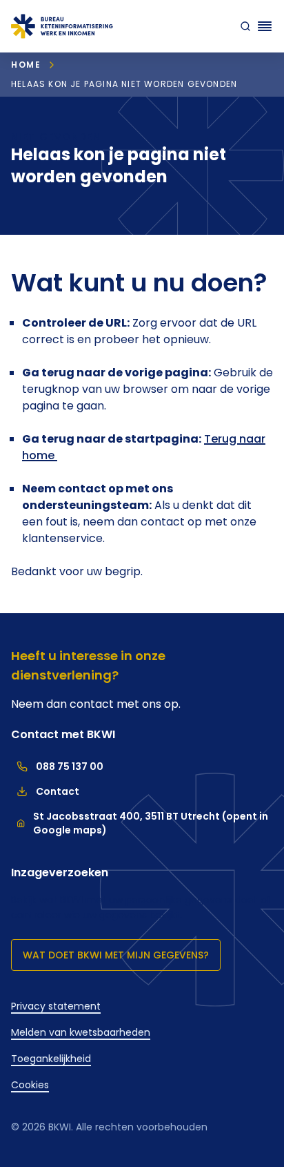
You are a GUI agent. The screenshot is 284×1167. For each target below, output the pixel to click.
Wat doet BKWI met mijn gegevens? (116, 955)
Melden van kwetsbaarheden (80, 1032)
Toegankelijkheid (51, 1058)
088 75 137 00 (57, 766)
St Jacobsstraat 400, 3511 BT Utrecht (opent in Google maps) (150, 823)
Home (26, 64)
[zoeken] (242, 26)
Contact (45, 791)
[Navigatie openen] (264, 26)
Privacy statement (56, 1006)
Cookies (30, 1085)
